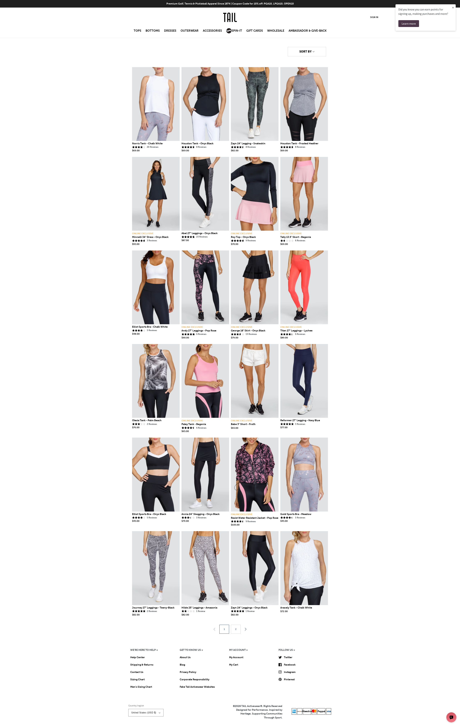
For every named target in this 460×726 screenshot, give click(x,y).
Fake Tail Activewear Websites (197, 687)
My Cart (233, 664)
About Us (185, 657)
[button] (137, 31)
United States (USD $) (143, 712)
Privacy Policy (188, 672)
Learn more (409, 23)
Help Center (137, 657)
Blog (182, 664)
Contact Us (136, 672)
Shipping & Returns (141, 664)
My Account (236, 657)
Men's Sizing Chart (141, 687)
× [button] (453, 7)
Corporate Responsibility (194, 679)
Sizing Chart (137, 679)
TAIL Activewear (250, 706)
